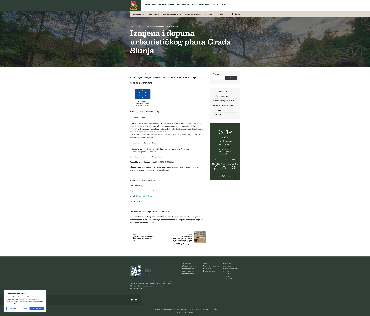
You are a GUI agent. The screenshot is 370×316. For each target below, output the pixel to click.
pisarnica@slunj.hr (189, 271)
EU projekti (209, 14)
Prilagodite (12, 308)
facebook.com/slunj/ (189, 274)
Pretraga (216, 74)
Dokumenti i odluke (166, 4)
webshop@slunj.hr (136, 288)
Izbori (223, 4)
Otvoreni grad (138, 14)
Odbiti (25, 308)
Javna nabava (203, 4)
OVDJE (169, 283)
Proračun (220, 14)
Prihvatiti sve (37, 308)
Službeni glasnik (153, 14)
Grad (154, 4)
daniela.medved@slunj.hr (145, 196)
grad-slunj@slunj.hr (189, 268)
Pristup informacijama (186, 4)
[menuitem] (155, 4)
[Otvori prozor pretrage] (239, 14)
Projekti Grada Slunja (193, 14)
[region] (25, 301)
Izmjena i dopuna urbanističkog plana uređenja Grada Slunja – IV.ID (143, 237)
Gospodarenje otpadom (172, 14)
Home (131, 26)
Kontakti (216, 4)
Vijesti (147, 4)
